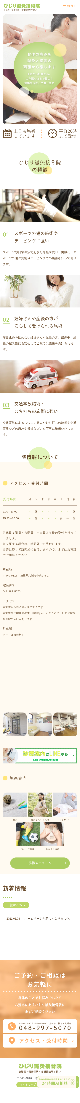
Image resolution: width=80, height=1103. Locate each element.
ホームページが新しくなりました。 (48, 918)
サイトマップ (28, 1084)
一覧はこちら (16, 905)
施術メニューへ (40, 863)
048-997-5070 (12, 591)
